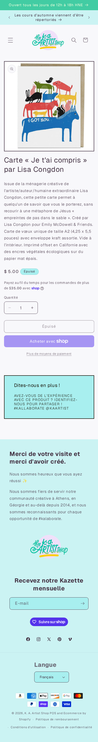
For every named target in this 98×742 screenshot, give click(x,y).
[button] (10, 40)
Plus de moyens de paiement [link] (48, 354)
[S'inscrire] (82, 603)
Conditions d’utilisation (28, 727)
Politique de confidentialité (71, 727)
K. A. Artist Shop (36, 713)
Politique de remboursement (57, 719)
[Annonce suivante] (89, 17)
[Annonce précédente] (9, 17)
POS (53, 713)
